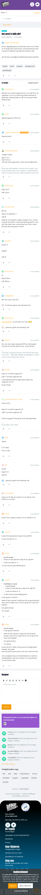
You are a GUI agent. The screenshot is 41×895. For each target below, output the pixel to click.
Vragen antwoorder (12, 43)
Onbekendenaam (11, 151)
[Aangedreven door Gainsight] (20, 789)
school (34, 774)
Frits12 (7, 514)
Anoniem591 (9, 493)
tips (4, 774)
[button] (37, 12)
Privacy (8, 843)
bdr (6, 465)
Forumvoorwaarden (13, 794)
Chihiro (7, 340)
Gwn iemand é (13, 738)
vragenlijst (24, 778)
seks (9, 774)
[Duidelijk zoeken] (38, 18)
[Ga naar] (3, 18)
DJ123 (7, 114)
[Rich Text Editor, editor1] (20, 692)
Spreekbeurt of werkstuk (14, 857)
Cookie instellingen (28, 794)
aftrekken (6, 778)
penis (12, 66)
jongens (19, 66)
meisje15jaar (9, 296)
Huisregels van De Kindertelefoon (17, 835)
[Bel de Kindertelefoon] (32, 4)
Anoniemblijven (13, 751)
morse (10, 732)
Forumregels (9, 832)
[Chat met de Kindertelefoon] (37, 4)
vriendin (5, 782)
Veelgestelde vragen (12, 849)
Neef (6, 438)
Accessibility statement (20, 796)
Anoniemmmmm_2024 (13, 399)
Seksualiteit (7, 25)
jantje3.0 (8, 241)
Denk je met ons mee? (13, 853)
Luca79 (7, 532)
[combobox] (20, 17)
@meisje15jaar (7, 322)
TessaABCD (12, 758)
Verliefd (34, 778)
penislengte (7, 70)
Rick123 (7, 370)
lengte (5, 66)
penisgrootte (30, 66)
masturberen (24, 774)
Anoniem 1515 (9, 207)
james (10, 745)
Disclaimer (9, 839)
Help (15, 774)
